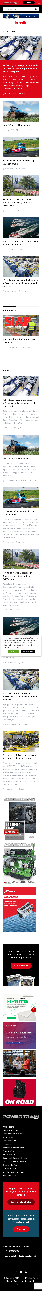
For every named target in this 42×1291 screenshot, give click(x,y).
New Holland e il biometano (16, 125)
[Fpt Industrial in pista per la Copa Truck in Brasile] (21, 147)
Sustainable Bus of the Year (14, 1161)
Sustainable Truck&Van (12, 1134)
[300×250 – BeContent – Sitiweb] (19, 1035)
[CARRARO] (19, 1063)
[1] (19, 1007)
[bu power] (21, 16)
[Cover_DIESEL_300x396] (21, 864)
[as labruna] (19, 1092)
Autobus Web (8, 1137)
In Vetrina (21, 347)
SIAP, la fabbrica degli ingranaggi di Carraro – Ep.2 (20, 341)
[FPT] (21, 909)
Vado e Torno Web (10, 1130)
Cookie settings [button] (27, 651)
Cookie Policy (14, 647)
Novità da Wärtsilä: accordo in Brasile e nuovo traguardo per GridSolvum (17, 202)
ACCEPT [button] (13, 651)
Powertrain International (13, 1147)
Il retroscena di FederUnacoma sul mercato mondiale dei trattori (19, 757)
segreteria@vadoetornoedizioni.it (20, 1256)
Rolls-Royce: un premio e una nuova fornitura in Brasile (20, 243)
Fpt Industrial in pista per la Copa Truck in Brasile (19, 162)
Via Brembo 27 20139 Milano (17, 1246)
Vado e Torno (8, 1127)
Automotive (22, 169)
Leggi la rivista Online (21, 1202)
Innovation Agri (9, 1175)
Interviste (28, 347)
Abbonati (29, 3)
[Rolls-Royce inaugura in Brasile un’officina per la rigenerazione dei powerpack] (21, 48)
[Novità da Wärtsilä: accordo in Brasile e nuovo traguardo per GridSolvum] (21, 185)
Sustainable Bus (9, 1140)
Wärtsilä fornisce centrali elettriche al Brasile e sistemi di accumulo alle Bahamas (20, 283)
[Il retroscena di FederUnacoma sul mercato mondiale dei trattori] (21, 741)
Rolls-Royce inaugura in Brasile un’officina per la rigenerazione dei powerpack (20, 68)
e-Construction (9, 1154)
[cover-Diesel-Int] (21, 818)
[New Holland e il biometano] (21, 111)
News (23, 789)
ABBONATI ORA (21, 965)
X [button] (37, 638)
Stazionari (23, 93)
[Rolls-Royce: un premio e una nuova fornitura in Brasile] (21, 227)
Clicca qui (21, 1229)
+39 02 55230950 (12, 1251)
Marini (23, 249)
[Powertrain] (10, 3)
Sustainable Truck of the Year (15, 1158)
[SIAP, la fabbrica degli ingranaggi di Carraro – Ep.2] (21, 325)
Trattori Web (8, 1151)
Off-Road (33, 130)
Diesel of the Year (24, 130)
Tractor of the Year (11, 1168)
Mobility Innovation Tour (13, 1172)
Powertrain (7, 1144)
